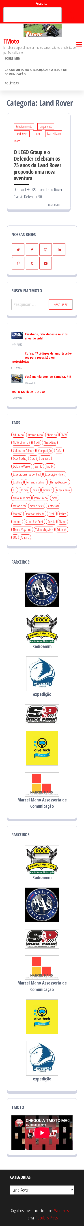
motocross (53, 506)
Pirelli (52, 513)
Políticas (11, 83)
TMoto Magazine (22, 529)
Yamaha (25, 537)
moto (55, 498)
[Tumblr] (32, 263)
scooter (17, 521)
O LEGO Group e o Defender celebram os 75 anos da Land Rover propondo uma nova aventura (37, 165)
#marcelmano (35, 434)
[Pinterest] (18, 263)
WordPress (62, 1210)
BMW (64, 434)
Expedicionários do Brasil (27, 474)
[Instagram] (45, 249)
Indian (35, 490)
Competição (45, 450)
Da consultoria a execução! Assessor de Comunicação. (35, 71)
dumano (45, 458)
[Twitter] (18, 249)
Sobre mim (12, 58)
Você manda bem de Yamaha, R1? (48, 376)
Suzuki (51, 521)
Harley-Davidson (59, 482)
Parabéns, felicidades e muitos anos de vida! (46, 336)
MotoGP (17, 513)
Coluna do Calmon (23, 450)
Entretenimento (24, 126)
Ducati (33, 458)
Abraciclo (52, 434)
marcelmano (41, 498)
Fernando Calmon (36, 482)
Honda (24, 490)
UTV (15, 537)
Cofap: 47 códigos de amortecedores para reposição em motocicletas (41, 357)
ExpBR (49, 466)
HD (14, 490)
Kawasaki (47, 490)
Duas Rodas (19, 458)
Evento (38, 466)
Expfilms (17, 482)
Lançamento (45, 126)
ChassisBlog (50, 442)
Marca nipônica (21, 498)
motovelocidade (35, 513)
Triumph (62, 529)
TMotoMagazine (44, 529)
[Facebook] (32, 249)
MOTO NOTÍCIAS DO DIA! (28, 391)
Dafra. (59, 450)
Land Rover (22, 134)
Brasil (37, 442)
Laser (37, 134)
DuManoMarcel (21, 466)
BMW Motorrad (21, 442)
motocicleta (19, 506)
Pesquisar (42, 3)
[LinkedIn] (59, 249)
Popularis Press (46, 1218)
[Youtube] (45, 263)
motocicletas (36, 506)
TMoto (11, 41)
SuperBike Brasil (34, 521)
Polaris (62, 513)
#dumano (18, 434)
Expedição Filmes (55, 474)
